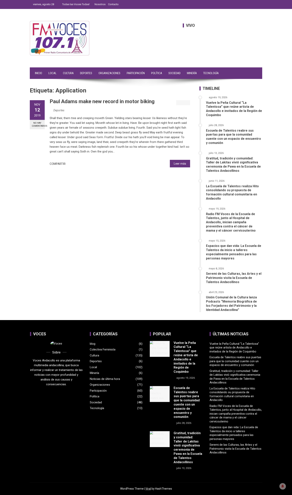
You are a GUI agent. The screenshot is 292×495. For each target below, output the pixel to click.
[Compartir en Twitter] (74, 164)
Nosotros (100, 4)
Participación (136, 73)
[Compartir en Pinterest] (78, 164)
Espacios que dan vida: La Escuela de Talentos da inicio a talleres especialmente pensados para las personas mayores (233, 252)
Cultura (68, 73)
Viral (148, 488)
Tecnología (211, 73)
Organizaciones (109, 73)
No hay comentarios (38, 124)
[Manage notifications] (282, 486)
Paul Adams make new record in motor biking (102, 101)
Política (156, 73)
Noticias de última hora (105, 379)
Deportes (86, 73)
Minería (192, 73)
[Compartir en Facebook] (70, 164)
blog (92, 344)
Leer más (180, 163)
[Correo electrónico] (83, 164)
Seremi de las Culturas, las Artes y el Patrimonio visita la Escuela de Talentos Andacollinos (233, 278)
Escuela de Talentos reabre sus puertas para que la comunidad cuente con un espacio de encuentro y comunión (233, 137)
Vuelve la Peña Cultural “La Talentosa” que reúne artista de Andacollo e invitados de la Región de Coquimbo (234, 109)
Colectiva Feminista (102, 349)
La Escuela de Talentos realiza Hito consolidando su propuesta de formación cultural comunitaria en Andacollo (232, 192)
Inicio (38, 73)
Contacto (113, 4)
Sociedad (174, 73)
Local (52, 73)
